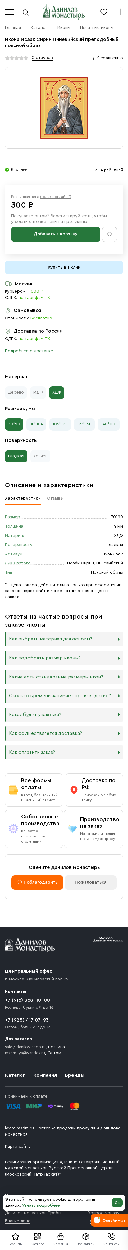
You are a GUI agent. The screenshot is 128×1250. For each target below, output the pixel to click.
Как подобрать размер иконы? (45, 658)
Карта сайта (18, 1146)
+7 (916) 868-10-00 (27, 1000)
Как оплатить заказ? (32, 752)
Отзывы (55, 498)
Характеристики (23, 498)
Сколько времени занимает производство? (60, 695)
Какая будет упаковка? (35, 714)
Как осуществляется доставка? (45, 733)
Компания (45, 1075)
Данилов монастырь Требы (33, 1213)
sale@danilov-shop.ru (25, 1047)
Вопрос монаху (104, 1213)
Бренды (75, 1075)
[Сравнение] (120, 11)
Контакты (111, 1244)
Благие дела (17, 1221)
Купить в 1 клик (64, 267)
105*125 (60, 424)
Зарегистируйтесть (71, 216)
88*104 (36, 424)
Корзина (60, 1244)
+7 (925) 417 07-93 (27, 1020)
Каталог (37, 1244)
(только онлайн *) (55, 197)
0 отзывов (42, 57)
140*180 (109, 424)
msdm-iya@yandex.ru (25, 1053)
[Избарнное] (103, 12)
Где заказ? (85, 1244)
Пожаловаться (91, 882)
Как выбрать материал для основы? (50, 639)
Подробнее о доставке (29, 351)
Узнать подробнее (41, 1205)
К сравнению (110, 58)
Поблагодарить (40, 882)
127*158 (84, 424)
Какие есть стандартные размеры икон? (56, 677)
